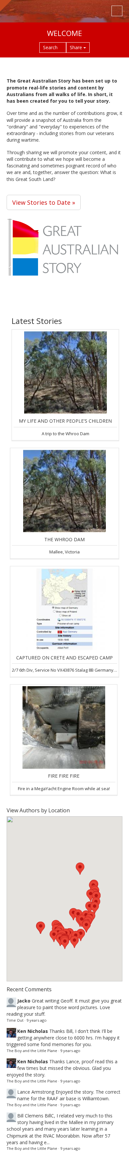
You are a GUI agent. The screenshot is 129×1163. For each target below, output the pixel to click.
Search (51, 47)
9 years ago (36, 1020)
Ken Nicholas (32, 1031)
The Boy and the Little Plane (32, 1050)
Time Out (15, 1020)
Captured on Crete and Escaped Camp (64, 657)
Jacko (23, 1001)
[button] (74, 942)
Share (76, 47)
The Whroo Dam (64, 539)
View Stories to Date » (43, 202)
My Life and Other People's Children (65, 421)
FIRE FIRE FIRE (63, 776)
